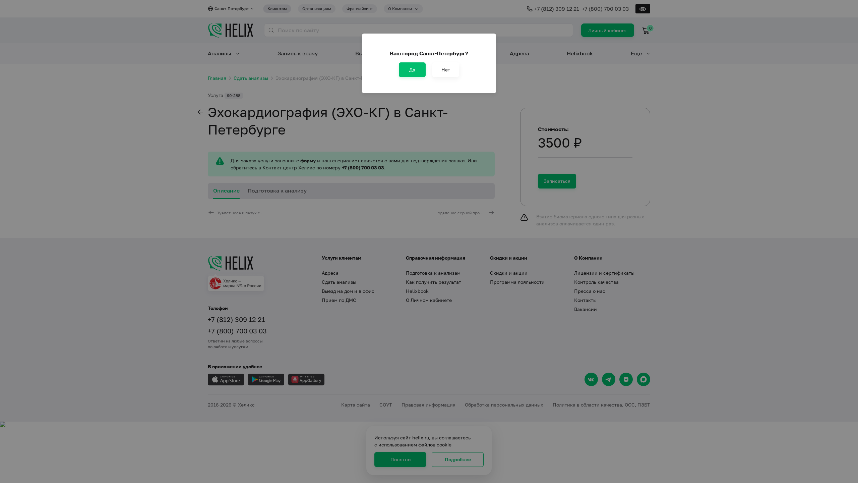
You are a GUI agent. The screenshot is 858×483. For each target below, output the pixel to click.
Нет (445, 69)
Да (412, 69)
